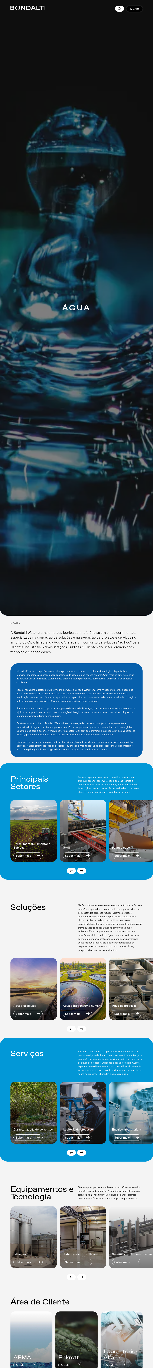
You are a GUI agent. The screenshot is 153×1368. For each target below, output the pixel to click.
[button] (71, 871)
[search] (119, 9)
